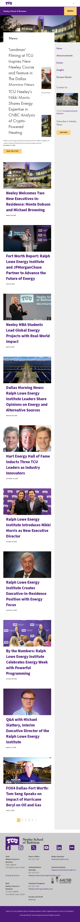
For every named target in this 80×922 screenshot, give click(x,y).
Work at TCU (10, 911)
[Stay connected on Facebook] (8, 847)
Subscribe (63, 132)
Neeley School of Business (14, 11)
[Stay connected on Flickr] (71, 847)
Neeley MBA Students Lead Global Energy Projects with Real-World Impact (28, 333)
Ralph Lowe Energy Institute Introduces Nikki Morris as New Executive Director (28, 528)
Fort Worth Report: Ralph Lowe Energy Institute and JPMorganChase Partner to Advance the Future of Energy (28, 267)
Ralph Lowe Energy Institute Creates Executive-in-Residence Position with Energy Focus (26, 594)
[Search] (73, 3)
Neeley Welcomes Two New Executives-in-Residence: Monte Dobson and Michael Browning (28, 201)
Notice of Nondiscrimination (32, 911)
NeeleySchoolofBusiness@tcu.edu (64, 870)
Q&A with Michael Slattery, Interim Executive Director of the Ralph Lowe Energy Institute (27, 731)
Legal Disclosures (52, 911)
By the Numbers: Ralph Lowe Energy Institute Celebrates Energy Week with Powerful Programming (27, 662)
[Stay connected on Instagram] (20, 847)
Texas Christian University (40, 915)
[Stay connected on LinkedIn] (59, 847)
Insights (60, 69)
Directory (32, 899)
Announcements (64, 55)
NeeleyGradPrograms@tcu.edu (41, 889)
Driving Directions (12, 875)
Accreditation (69, 911)
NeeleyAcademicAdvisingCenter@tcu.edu (45, 875)
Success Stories (64, 77)
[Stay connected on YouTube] (46, 847)
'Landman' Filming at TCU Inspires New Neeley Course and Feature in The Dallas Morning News (21, 67)
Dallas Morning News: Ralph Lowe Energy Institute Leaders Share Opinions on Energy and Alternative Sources (26, 399)
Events (59, 62)
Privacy (61, 911)
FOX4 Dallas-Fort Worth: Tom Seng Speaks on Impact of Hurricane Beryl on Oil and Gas (27, 796)
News (59, 48)
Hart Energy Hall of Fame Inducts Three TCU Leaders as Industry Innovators (28, 465)
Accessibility (19, 911)
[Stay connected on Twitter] (33, 847)
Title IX (44, 911)
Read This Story (12, 151)
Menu (70, 10)
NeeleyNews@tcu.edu (60, 859)
